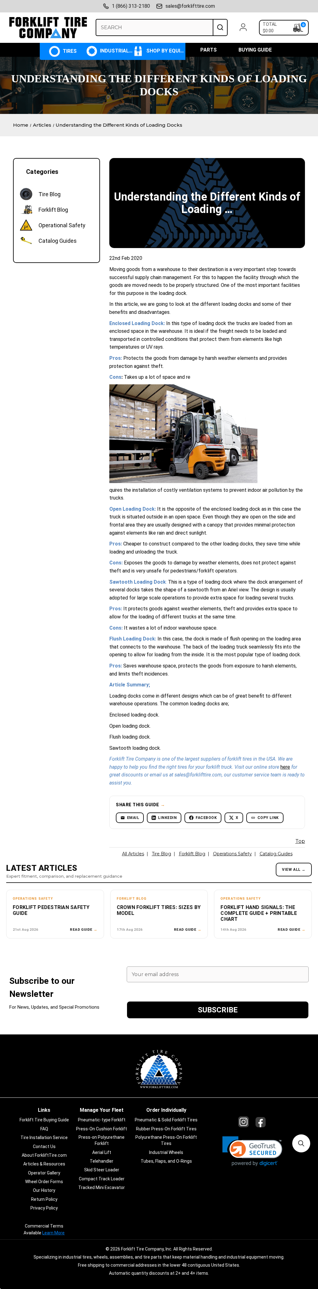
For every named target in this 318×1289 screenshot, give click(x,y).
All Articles (133, 854)
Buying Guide (255, 50)
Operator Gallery (44, 1172)
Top (300, 841)
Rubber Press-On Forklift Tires (166, 1128)
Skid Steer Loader (101, 1169)
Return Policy (44, 1199)
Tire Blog (161, 854)
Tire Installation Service (44, 1137)
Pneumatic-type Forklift (101, 1119)
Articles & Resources (44, 1163)
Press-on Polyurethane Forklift (102, 1140)
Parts (208, 50)
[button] (252, 1151)
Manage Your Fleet (102, 1110)
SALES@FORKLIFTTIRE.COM (190, 6)
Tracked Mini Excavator (101, 1187)
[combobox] (154, 27)
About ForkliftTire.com (44, 1155)
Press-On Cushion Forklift (101, 1128)
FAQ (44, 1128)
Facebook (206, 818)
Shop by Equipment (165, 51)
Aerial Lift (101, 1152)
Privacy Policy (44, 1207)
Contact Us (44, 1146)
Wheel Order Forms (44, 1181)
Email (133, 818)
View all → (294, 869)
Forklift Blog (192, 854)
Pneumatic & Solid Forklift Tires (166, 1119)
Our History (44, 1190)
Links (44, 1110)
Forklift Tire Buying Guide (44, 1119)
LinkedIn (167, 818)
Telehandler (101, 1161)
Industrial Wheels (116, 51)
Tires (69, 51)
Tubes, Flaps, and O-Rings (166, 1161)
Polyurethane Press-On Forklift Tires (166, 1140)
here (285, 767)
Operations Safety (232, 854)
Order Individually (166, 1110)
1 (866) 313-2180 (131, 6)
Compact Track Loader (102, 1178)
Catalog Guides (276, 854)
